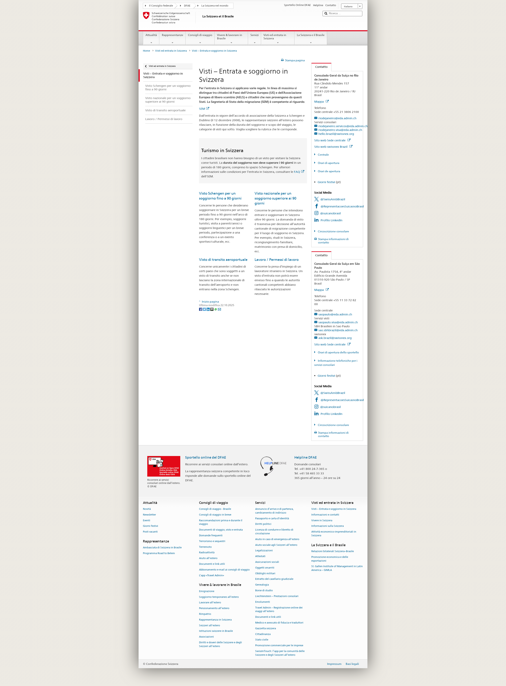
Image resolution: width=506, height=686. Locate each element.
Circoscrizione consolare (333, 231)
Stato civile (261, 639)
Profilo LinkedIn (331, 220)
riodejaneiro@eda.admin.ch (337, 118)
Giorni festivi (326, 182)
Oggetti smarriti (264, 567)
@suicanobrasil (330, 213)
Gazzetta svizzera (265, 628)
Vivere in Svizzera (321, 520)
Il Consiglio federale (161, 5)
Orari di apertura (328, 163)
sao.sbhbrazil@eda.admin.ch (338, 330)
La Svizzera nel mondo (214, 5)
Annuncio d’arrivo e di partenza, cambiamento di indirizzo (274, 510)
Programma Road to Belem (159, 553)
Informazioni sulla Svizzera (327, 526)
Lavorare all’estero (210, 602)
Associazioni (206, 636)
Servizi (254, 35)
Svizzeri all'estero (209, 625)
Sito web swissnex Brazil (331, 147)
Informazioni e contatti (325, 514)
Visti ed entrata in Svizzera (274, 36)
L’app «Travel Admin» (211, 575)
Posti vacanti (150, 531)
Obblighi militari (265, 573)
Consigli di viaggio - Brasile (215, 508)
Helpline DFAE (305, 457)
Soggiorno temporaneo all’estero (219, 596)
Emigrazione (206, 591)
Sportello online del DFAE (205, 457)
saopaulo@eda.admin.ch (335, 314)
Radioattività (206, 552)
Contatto (320, 67)
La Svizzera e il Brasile (311, 35)
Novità (147, 508)
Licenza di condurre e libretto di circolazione (274, 531)
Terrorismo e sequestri (212, 541)
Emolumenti (262, 601)
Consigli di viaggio (200, 35)
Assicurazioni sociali (267, 561)
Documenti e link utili (212, 563)
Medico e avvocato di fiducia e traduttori (279, 622)
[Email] (219, 308)
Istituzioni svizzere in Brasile (216, 631)
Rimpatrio (205, 613)
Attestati (260, 556)
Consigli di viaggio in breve (215, 514)
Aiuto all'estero (208, 558)
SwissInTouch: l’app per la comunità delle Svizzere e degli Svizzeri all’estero (280, 653)
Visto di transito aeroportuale (223, 259)
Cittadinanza (263, 634)
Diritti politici (263, 524)
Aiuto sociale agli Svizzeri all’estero (276, 544)
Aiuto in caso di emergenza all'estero (277, 539)
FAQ (297, 172)
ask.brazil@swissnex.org (335, 338)
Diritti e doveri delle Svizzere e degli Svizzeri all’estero (220, 644)
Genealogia (262, 584)
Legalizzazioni (264, 550)
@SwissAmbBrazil (332, 199)
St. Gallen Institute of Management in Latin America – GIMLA (337, 568)
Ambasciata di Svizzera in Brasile (162, 547)
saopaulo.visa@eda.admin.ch (338, 322)
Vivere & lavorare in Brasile (229, 36)
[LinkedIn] (208, 308)
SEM (202, 109)
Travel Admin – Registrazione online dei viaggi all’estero (279, 609)
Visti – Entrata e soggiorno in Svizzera (333, 508)
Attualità (151, 35)
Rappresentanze (172, 35)
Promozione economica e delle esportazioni (329, 558)
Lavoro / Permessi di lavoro (277, 259)
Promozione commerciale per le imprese (279, 645)
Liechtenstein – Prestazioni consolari (276, 596)
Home (146, 50)
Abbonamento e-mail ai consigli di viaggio (224, 569)
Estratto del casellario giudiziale (274, 579)
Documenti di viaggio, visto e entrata (221, 529)
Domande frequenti (211, 535)
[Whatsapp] (216, 308)
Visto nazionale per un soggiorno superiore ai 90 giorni (275, 198)
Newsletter (149, 514)
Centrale (323, 154)
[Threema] (212, 308)
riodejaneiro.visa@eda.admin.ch (340, 130)
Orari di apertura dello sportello (338, 352)
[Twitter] (205, 308)
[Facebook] (201, 308)
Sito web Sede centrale (330, 140)
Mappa (319, 101)
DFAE (187, 5)
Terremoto (205, 546)
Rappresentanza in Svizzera (215, 619)
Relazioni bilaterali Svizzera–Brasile (332, 551)
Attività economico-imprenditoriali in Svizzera (333, 533)
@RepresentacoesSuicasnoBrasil (342, 206)
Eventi (146, 520)
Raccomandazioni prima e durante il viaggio (220, 522)
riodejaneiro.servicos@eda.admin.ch (343, 126)
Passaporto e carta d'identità (272, 518)
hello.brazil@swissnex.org (336, 134)
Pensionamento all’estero (214, 608)
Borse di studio (264, 590)
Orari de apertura (328, 171)
